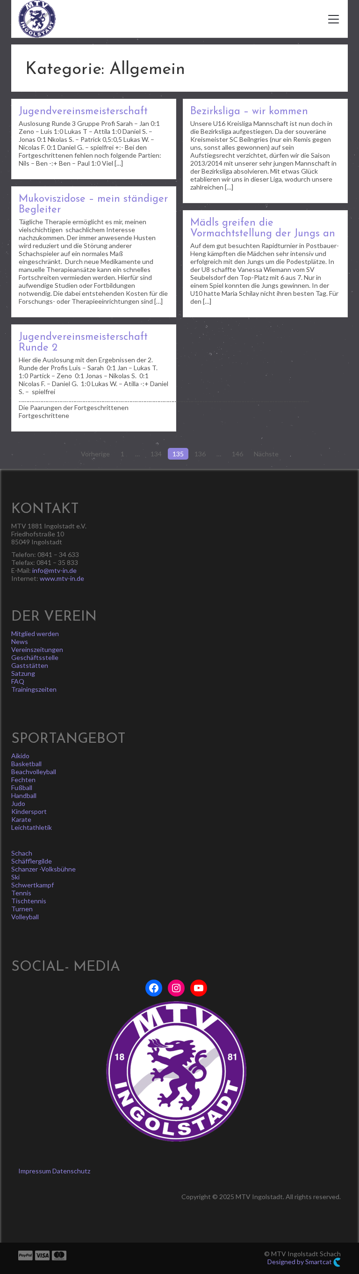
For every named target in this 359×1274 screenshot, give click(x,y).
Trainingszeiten (34, 689)
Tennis (21, 893)
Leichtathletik (31, 827)
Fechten (23, 779)
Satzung (23, 673)
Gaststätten (29, 665)
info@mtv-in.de (54, 570)
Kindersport (29, 811)
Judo (18, 803)
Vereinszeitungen (37, 649)
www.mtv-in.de (62, 578)
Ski (15, 877)
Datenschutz (71, 1171)
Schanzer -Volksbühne (43, 869)
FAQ (17, 681)
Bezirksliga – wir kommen (249, 111)
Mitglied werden (35, 633)
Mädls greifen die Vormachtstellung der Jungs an (262, 228)
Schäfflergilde (31, 861)
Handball (23, 795)
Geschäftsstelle (34, 657)
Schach (21, 853)
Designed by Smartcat (300, 1262)
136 (200, 454)
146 (237, 454)
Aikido (20, 756)
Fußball (21, 787)
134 (156, 454)
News (19, 641)
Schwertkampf (32, 885)
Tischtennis (28, 901)
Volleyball (25, 917)
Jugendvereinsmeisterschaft (83, 111)
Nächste (266, 454)
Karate (21, 819)
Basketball (26, 764)
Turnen (22, 909)
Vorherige (95, 454)
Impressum (34, 1171)
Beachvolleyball (33, 772)
